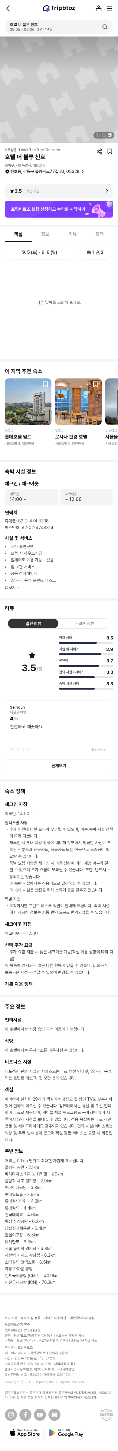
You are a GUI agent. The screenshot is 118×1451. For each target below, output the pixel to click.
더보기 (10, 587)
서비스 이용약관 (55, 1318)
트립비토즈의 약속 (17, 1324)
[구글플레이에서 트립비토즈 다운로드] (66, 1433)
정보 (45, 234)
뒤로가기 (8, 8)
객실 (18, 234)
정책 (99, 234)
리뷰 (72, 234)
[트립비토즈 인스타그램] (11, 1415)
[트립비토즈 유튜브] (40, 1415)
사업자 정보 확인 (65, 1364)
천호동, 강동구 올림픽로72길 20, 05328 (45, 171)
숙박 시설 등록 (31, 1318)
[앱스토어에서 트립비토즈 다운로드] (25, 1433)
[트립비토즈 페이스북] (25, 1415)
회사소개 (11, 1318)
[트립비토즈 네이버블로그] (54, 1415)
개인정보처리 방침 (82, 1318)
